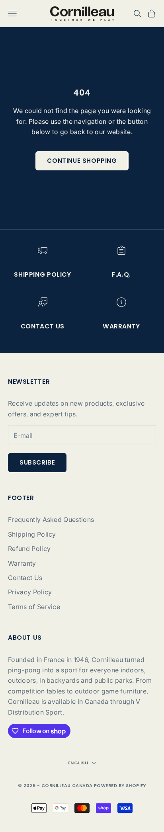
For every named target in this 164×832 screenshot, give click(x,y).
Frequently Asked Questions (51, 519)
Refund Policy (29, 549)
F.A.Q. (121, 274)
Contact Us (25, 578)
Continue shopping (82, 160)
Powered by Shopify (120, 785)
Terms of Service (34, 607)
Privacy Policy (30, 592)
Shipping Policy (42, 274)
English (78, 763)
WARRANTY (121, 326)
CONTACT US (42, 326)
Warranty (22, 563)
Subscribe (37, 462)
